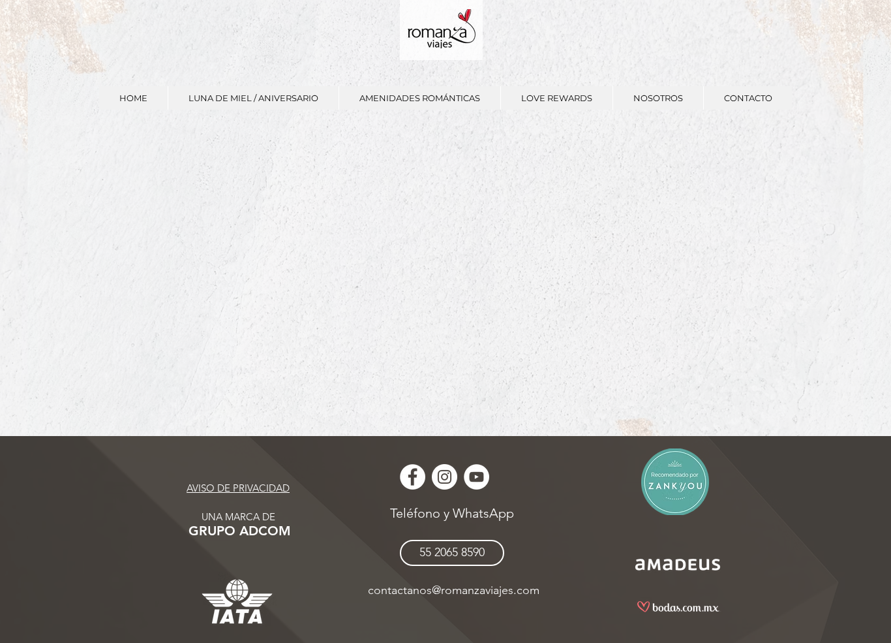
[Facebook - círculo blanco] (412, 477)
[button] (253, 98)
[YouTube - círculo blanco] (476, 477)
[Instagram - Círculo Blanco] (444, 477)
